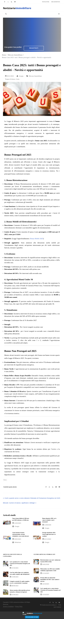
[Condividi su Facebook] (46, 487)
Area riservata (55, 1)
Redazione (17, 542)
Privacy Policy (18, 606)
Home (4, 55)
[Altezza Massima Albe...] (5, 592)
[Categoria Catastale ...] (5, 583)
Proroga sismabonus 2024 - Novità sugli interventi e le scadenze (49, 534)
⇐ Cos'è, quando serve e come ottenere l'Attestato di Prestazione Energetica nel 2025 (31, 498)
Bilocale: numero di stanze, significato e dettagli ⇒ (19, 503)
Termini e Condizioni (8, 606)
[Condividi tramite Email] (59, 487)
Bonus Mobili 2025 (36, 238)
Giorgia (20, 76)
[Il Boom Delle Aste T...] (36, 579)
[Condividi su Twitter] (52, 487)
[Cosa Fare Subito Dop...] (5, 574)
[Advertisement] (32, 31)
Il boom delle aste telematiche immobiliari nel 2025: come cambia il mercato (49, 579)
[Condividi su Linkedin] (56, 487)
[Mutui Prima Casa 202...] (36, 570)
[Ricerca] (6, 14)
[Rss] (11, 2)
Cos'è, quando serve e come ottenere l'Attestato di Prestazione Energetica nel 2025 (20, 563)
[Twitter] (8, 2)
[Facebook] (4, 2)
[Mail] (15, 2)
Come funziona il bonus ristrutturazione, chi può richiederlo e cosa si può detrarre (20, 534)
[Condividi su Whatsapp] (49, 487)
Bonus (5, 480)
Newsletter (45, 1)
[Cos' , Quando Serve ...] (5, 563)
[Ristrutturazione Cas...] (36, 561)
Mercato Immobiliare (15, 55)
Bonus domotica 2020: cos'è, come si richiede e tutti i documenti (49, 520)
